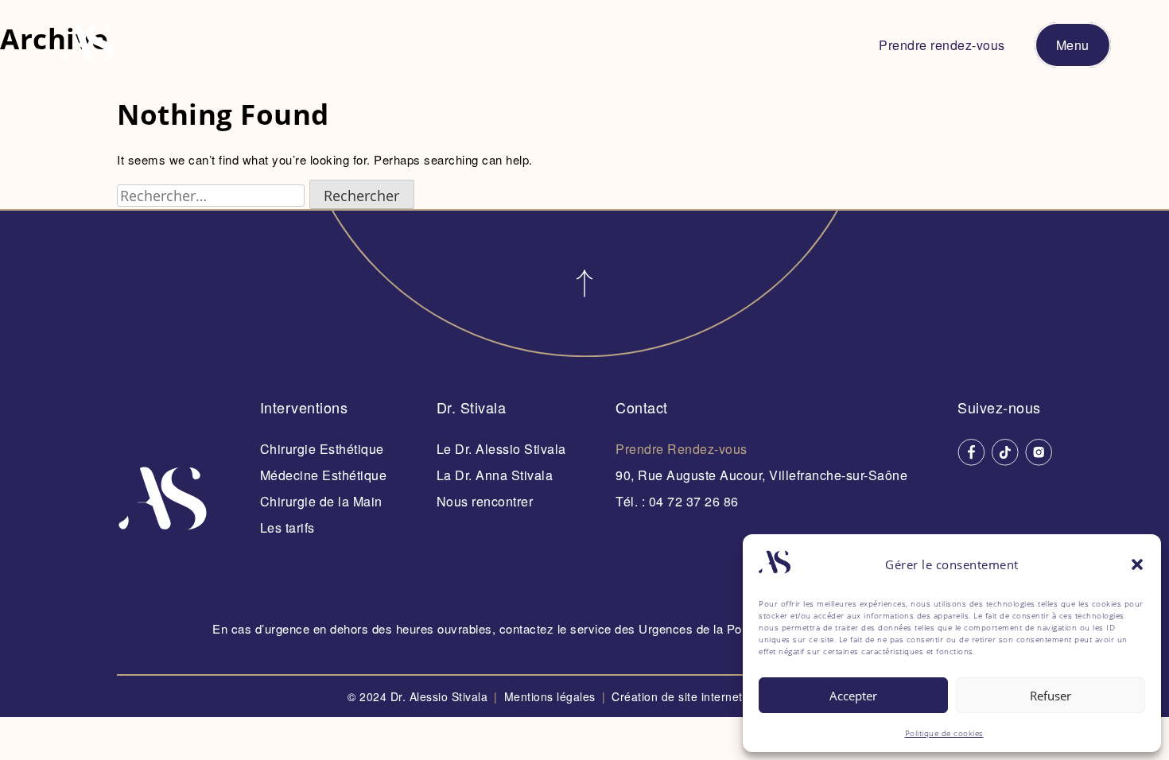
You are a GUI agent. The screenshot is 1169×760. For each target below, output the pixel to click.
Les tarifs (287, 527)
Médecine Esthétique (323, 475)
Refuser (1050, 696)
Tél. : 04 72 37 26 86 (677, 501)
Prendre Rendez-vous (682, 449)
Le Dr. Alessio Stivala (501, 449)
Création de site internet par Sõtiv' (716, 696)
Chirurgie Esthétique (322, 449)
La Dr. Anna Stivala (495, 475)
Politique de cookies (944, 733)
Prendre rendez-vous (942, 45)
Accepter (853, 696)
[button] (1137, 564)
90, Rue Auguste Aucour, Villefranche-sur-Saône (761, 475)
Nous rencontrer (485, 501)
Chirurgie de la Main (321, 501)
